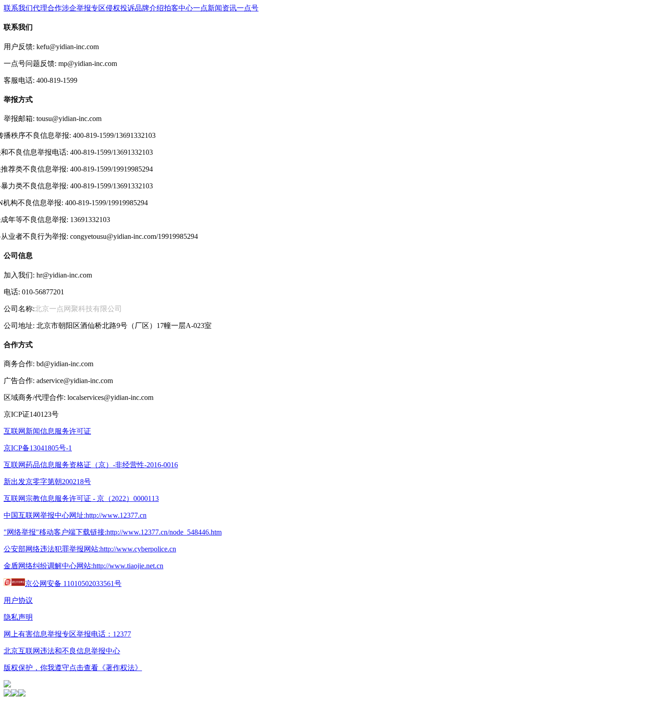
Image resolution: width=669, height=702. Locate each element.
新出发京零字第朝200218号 (47, 481)
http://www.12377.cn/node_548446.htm (164, 532)
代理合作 (47, 8)
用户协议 (18, 600)
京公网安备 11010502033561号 (73, 583)
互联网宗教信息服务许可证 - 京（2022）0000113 (81, 498)
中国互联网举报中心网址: (45, 515)
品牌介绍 (149, 8)
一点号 (247, 8)
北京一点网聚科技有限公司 (78, 309)
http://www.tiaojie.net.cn (128, 566)
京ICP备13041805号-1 (38, 448)
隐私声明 (18, 617)
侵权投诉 (120, 8)
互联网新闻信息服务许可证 (47, 431)
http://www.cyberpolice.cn (138, 549)
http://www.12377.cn (116, 515)
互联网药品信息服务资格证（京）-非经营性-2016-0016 (91, 465)
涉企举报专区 (84, 8)
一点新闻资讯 (215, 8)
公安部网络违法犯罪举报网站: (52, 549)
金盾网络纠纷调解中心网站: (48, 566)
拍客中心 (178, 8)
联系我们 (18, 8)
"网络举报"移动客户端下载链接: (55, 532)
